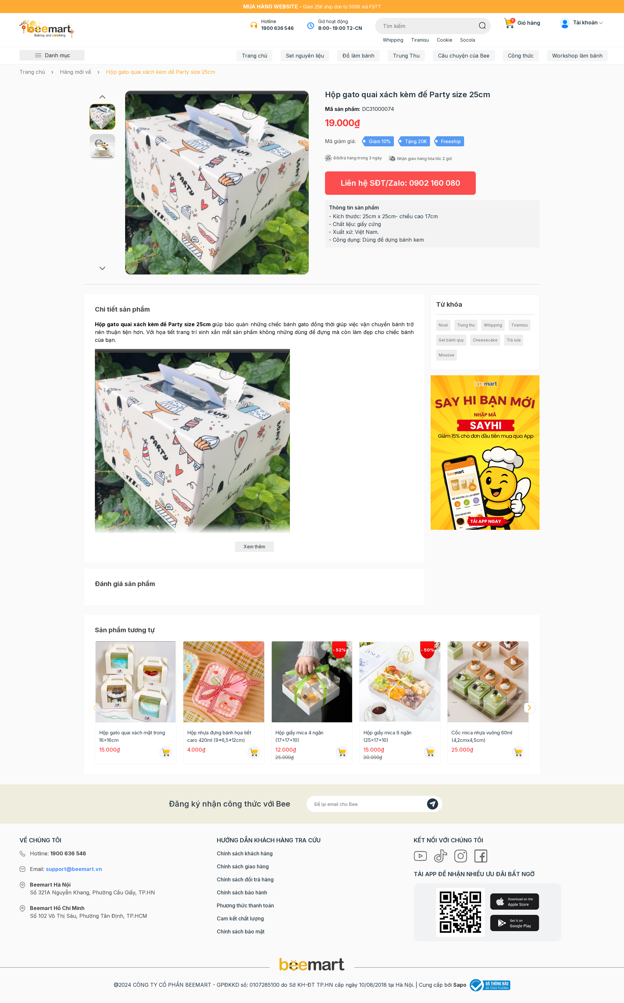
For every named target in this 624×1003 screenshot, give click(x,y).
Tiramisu (420, 40)
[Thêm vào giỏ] (165, 752)
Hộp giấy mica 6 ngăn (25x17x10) (387, 736)
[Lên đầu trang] (611, 996)
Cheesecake (485, 340)
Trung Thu (406, 55)
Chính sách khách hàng (245, 853)
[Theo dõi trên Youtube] (421, 855)
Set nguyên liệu (305, 55)
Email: (66, 869)
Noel (443, 325)
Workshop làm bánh (577, 55)
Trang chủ (254, 55)
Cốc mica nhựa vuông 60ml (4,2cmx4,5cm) (481, 736)
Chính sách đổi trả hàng (245, 879)
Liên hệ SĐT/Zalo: (400, 183)
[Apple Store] (514, 901)
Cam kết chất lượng (240, 918)
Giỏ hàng (526, 23)
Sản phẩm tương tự (125, 630)
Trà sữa (514, 340)
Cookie (444, 40)
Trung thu (466, 325)
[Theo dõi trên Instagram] (461, 855)
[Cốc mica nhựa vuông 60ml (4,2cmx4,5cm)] (488, 681)
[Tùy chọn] (341, 752)
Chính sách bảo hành (242, 892)
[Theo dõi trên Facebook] (481, 855)
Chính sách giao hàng (243, 866)
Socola (467, 40)
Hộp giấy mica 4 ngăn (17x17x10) (299, 736)
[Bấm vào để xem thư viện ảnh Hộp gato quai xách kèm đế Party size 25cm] (217, 182)
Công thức (521, 55)
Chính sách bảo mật (241, 931)
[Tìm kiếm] (482, 25)
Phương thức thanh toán (245, 905)
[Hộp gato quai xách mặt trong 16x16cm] (135, 681)
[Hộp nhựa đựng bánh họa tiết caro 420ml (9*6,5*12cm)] (223, 681)
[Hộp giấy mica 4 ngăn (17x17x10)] (311, 681)
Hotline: (58, 853)
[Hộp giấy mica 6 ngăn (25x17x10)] (399, 681)
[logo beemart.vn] (312, 964)
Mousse (446, 355)
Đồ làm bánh (358, 55)
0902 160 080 (434, 183)
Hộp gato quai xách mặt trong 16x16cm (132, 736)
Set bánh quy (451, 340)
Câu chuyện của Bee (463, 55)
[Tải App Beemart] (485, 452)
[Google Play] (514, 923)
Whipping (393, 40)
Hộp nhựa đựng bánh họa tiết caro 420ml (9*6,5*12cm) (219, 736)
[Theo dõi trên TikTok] (441, 855)
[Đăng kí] (432, 804)
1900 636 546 (277, 28)
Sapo (459, 985)
